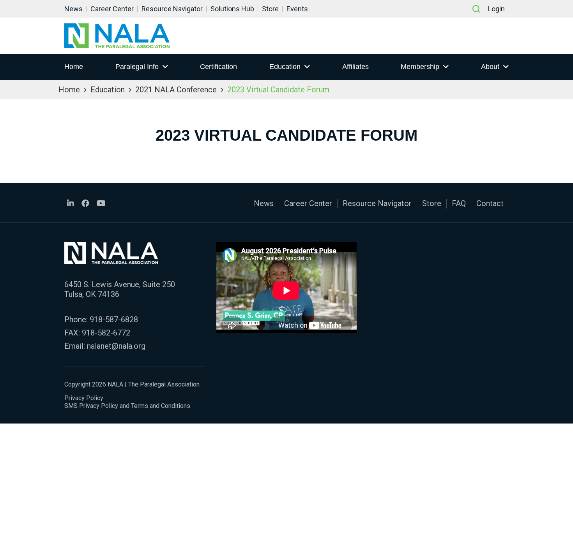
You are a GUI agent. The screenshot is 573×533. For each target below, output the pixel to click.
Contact (490, 203)
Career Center (112, 9)
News (73, 9)
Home (73, 67)
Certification (218, 67)
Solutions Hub (232, 9)
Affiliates (355, 67)
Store (270, 9)
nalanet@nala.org (116, 346)
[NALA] (117, 35)
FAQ (459, 203)
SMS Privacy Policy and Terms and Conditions (127, 405)
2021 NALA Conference (176, 89)
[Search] (476, 9)
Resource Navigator (172, 9)
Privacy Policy (83, 398)
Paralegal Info (137, 67)
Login (496, 9)
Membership (420, 67)
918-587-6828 (114, 319)
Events (297, 9)
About (490, 67)
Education (285, 67)
